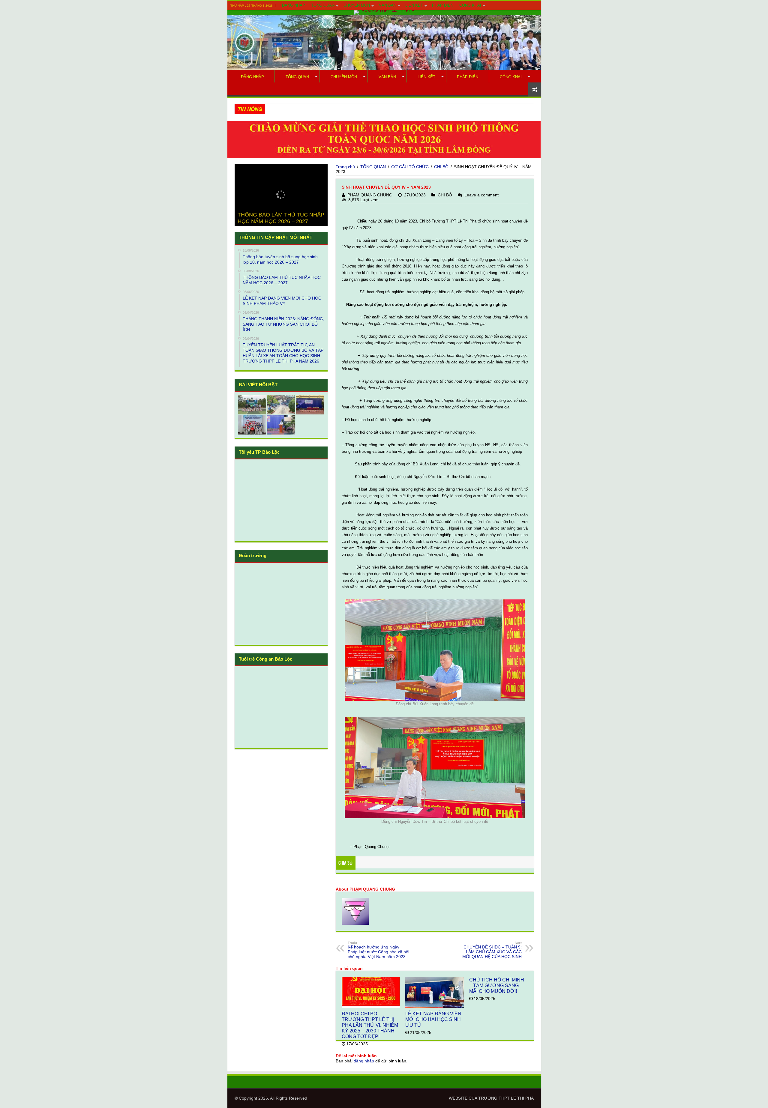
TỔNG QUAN (322, 5)
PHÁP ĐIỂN (442, 5)
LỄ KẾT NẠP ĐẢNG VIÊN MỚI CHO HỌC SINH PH (315, 108)
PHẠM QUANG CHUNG (369, 195)
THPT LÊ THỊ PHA (516, 1098)
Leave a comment (481, 195)
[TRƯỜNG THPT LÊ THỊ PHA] (384, 12)
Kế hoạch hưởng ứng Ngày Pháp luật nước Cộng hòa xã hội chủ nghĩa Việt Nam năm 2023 (378, 950)
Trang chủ (345, 166)
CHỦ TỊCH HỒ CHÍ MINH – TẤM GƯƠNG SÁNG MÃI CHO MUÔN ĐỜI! (496, 985)
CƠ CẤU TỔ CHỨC (410, 166)
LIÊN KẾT (414, 5)
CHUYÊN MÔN (357, 5)
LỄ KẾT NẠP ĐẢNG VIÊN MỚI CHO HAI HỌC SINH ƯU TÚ (433, 1019)
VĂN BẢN (387, 5)
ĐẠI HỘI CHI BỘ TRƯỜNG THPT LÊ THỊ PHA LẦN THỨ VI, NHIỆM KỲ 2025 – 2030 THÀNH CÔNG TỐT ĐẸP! (370, 1025)
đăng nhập (364, 1061)
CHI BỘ (441, 166)
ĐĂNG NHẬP (293, 5)
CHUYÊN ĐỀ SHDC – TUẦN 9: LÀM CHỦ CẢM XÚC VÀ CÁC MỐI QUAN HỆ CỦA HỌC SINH (492, 950)
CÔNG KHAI (470, 5)
